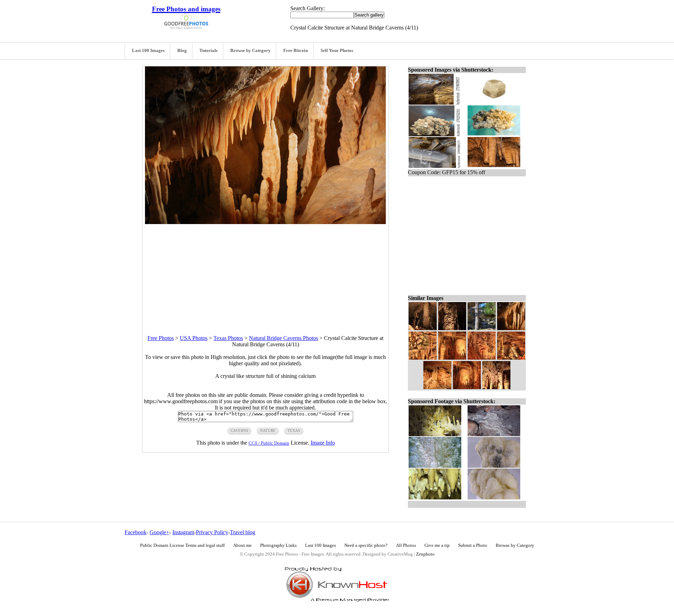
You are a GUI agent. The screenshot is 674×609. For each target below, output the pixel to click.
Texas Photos (228, 338)
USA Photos (193, 338)
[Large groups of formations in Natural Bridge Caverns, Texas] (437, 387)
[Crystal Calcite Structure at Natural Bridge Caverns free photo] (265, 222)
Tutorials (208, 50)
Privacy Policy (212, 532)
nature (268, 430)
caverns (239, 430)
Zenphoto (425, 554)
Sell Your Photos (337, 50)
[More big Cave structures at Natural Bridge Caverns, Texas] (496, 387)
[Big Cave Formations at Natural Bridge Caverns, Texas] (511, 358)
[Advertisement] (265, 273)
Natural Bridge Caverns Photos (283, 338)
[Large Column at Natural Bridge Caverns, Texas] (423, 328)
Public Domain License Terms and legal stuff (182, 545)
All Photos (406, 545)
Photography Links (278, 545)
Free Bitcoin (295, 50)
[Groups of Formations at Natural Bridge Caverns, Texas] (482, 358)
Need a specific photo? (366, 545)
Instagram (183, 532)
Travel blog (242, 532)
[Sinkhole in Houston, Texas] (482, 328)
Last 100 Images (148, 50)
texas (294, 430)
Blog (182, 50)
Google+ (159, 532)
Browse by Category (250, 50)
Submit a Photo (472, 545)
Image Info (323, 443)
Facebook (135, 532)
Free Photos (160, 338)
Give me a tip (437, 545)
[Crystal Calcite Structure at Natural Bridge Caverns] (511, 328)
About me (242, 545)
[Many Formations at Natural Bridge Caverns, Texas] (423, 358)
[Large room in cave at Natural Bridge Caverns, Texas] (467, 387)
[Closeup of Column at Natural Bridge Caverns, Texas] (452, 328)
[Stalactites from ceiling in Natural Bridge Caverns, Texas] (452, 358)
